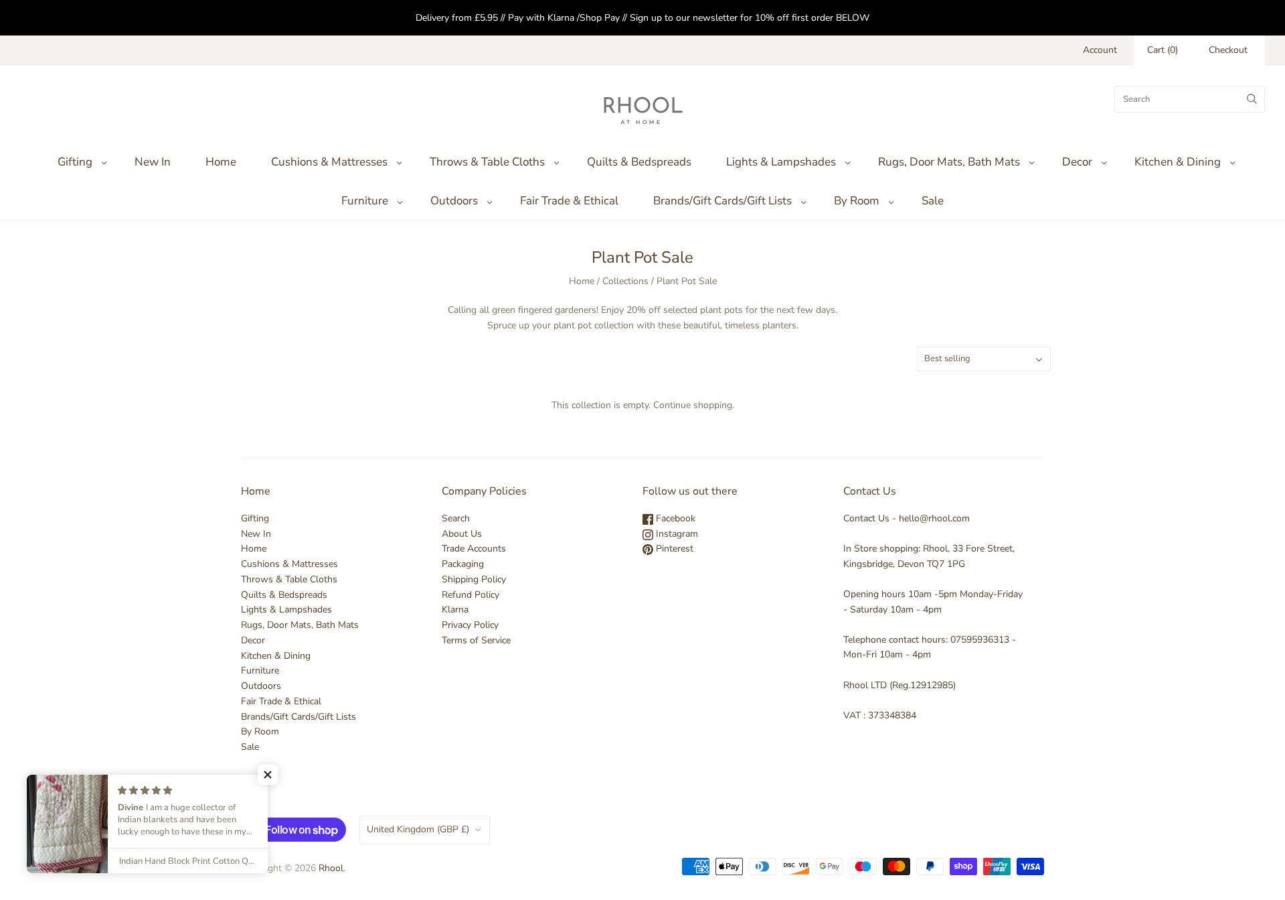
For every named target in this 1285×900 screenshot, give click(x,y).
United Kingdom (418, 829)
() (1162, 50)
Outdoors (454, 200)
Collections (625, 281)
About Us (462, 533)
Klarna (455, 609)
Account (1100, 50)
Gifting (75, 162)
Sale (933, 200)
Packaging (463, 564)
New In (153, 162)
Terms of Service (476, 640)
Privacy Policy (470, 625)
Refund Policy (470, 594)
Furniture (364, 200)
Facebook (674, 518)
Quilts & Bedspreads (639, 162)
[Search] (1252, 99)
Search (456, 518)
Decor (1077, 162)
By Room (856, 200)
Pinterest (673, 548)
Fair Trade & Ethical (569, 200)
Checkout (1228, 50)
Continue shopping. (693, 405)
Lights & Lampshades (781, 162)
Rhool (331, 868)
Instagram (675, 533)
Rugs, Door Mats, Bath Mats (949, 162)
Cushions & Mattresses (329, 162)
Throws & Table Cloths (487, 162)
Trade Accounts (474, 548)
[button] (268, 775)
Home (220, 162)
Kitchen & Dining (1177, 162)
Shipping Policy (474, 579)
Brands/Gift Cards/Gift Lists (722, 200)
